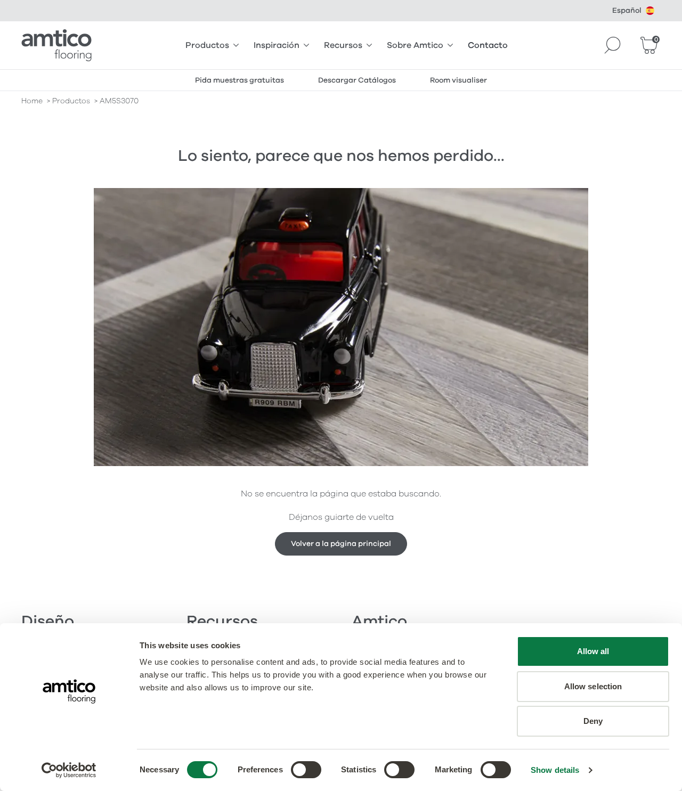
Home (32, 101)
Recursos (343, 45)
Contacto (488, 45)
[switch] (306, 769)
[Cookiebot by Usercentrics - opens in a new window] (69, 770)
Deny (593, 720)
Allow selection (593, 686)
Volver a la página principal (341, 544)
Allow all (593, 651)
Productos (207, 45)
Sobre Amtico (415, 45)
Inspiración (276, 45)
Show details (555, 769)
